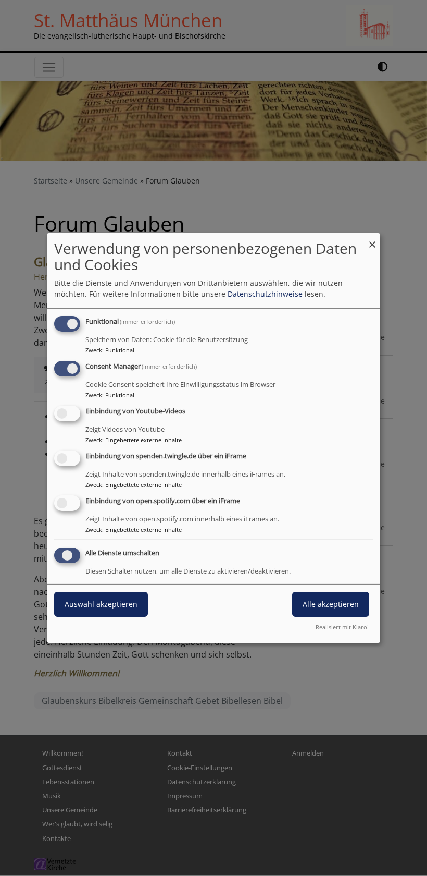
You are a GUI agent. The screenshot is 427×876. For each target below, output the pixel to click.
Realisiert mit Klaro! (342, 627)
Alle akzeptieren (331, 604)
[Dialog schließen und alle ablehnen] (372, 239)
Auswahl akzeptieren (101, 604)
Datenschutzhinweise (265, 294)
